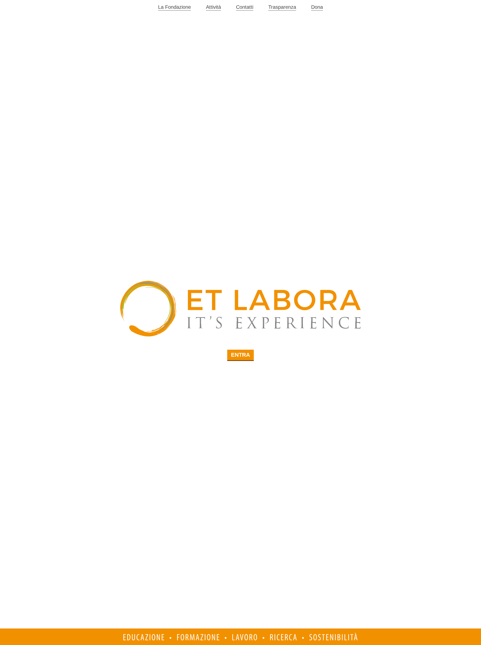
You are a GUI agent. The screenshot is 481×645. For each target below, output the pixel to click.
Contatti (244, 7)
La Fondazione (174, 7)
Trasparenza (282, 7)
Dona (317, 7)
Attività (213, 7)
